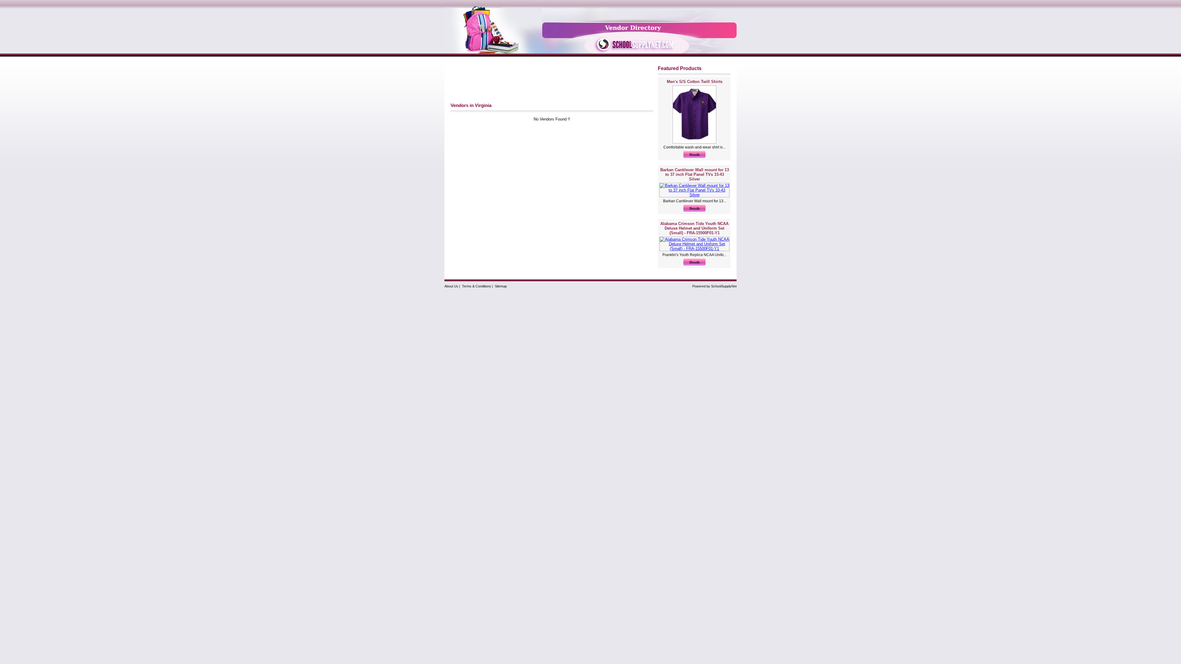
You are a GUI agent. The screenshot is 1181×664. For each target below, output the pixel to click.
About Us (451, 286)
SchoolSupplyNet (724, 286)
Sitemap (501, 286)
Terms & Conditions (476, 286)
